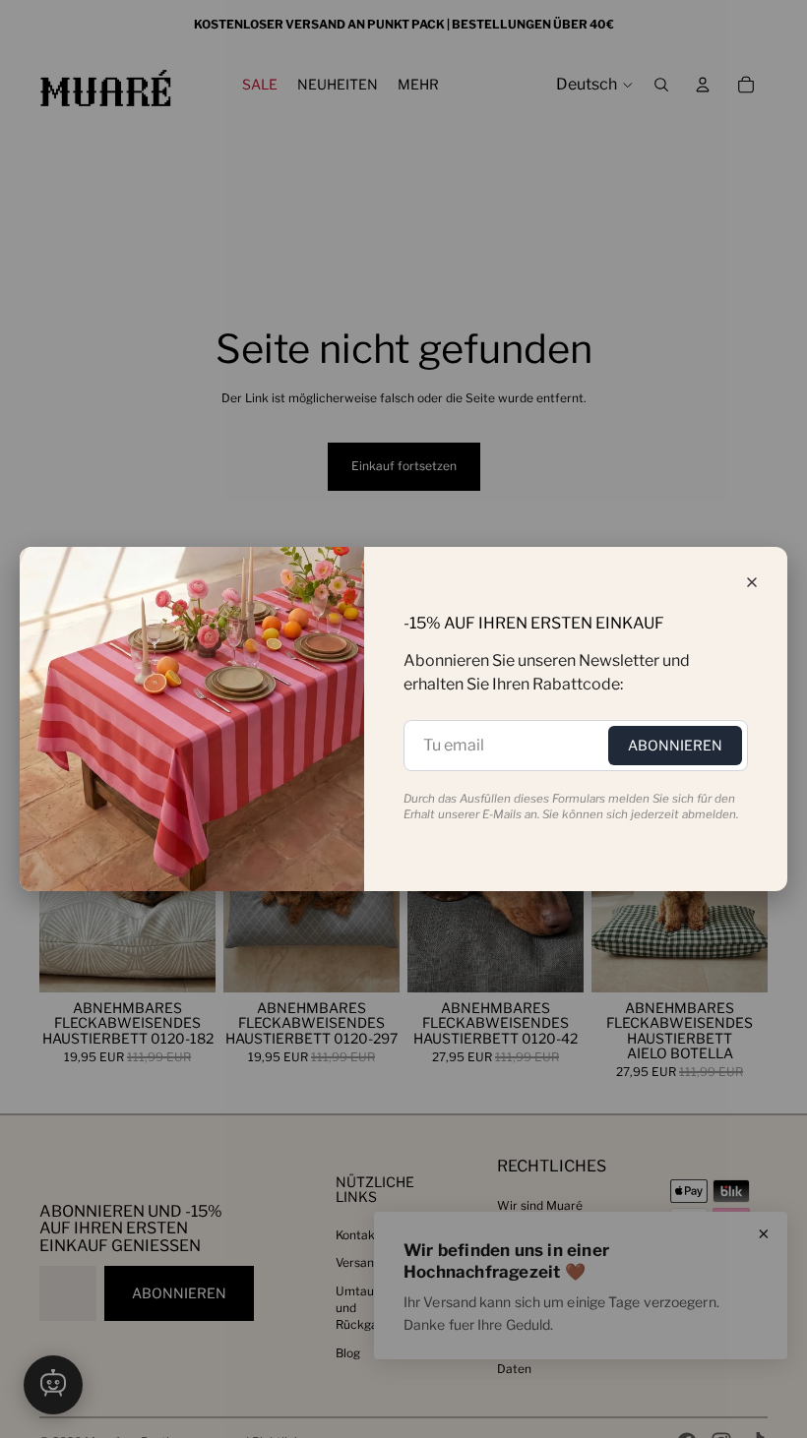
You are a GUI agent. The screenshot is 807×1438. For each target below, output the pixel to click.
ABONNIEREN (675, 745)
